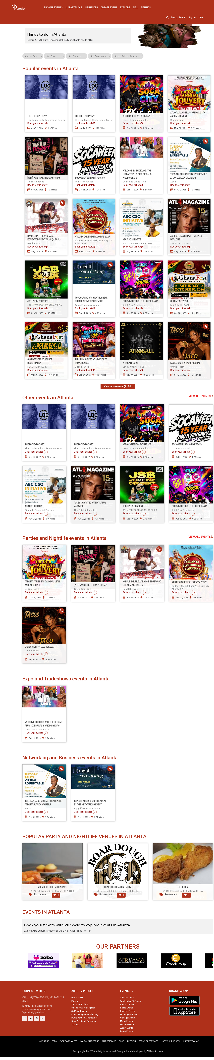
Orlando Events (127, 1024)
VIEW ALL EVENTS (200, 396)
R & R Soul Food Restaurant (52, 887)
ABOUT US (44, 1041)
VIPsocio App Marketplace (83, 1008)
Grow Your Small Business (83, 1021)
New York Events (128, 1004)
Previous (23, 967)
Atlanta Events (127, 997)
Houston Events (127, 1011)
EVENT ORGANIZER (68, 1041)
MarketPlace (74, 7)
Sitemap (75, 1024)
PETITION (131, 1041)
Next (211, 967)
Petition (146, 7)
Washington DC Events (130, 1001)
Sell (135, 7)
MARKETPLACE (109, 1041)
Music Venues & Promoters (84, 1018)
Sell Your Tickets (79, 1011)
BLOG (121, 1041)
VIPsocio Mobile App (80, 1004)
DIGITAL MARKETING (89, 1041)
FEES (54, 1041)
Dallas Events (126, 1008)
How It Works (77, 997)
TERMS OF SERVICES (148, 1041)
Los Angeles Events (129, 1014)
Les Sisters (183, 887)
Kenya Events (126, 1031)
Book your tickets (36, 123)
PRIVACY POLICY (191, 1041)
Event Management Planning (84, 1014)
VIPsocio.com (155, 1051)
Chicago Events (127, 1018)
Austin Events (126, 1028)
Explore (125, 7)
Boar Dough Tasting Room (117, 887)
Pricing (74, 1001)
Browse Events (53, 7)
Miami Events (126, 1021)
